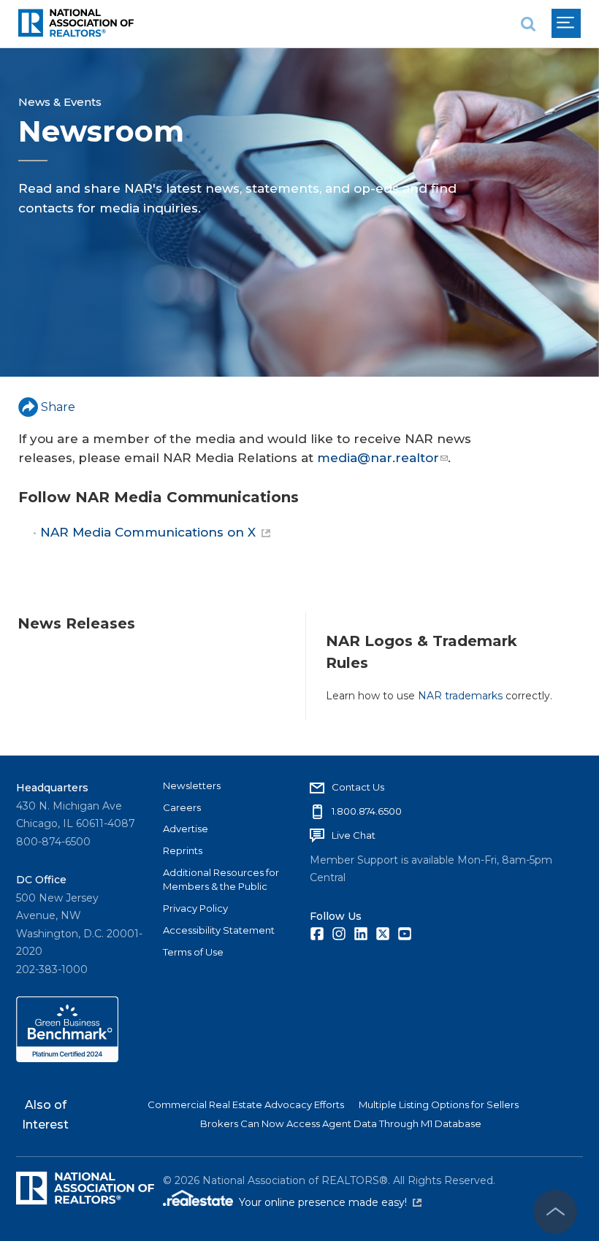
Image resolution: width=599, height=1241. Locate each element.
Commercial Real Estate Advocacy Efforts (246, 1104)
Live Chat (353, 835)
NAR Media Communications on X (148, 532)
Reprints (182, 850)
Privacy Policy (195, 908)
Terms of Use (193, 952)
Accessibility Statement (219, 930)
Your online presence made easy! (330, 1202)
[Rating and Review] (67, 1058)
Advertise (185, 828)
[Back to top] (555, 1212)
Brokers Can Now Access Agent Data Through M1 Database (340, 1123)
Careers (182, 807)
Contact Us (358, 787)
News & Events (60, 102)
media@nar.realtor (378, 457)
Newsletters (192, 785)
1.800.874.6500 (367, 811)
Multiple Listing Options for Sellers (439, 1104)
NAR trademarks (460, 695)
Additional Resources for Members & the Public (221, 880)
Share (58, 407)
